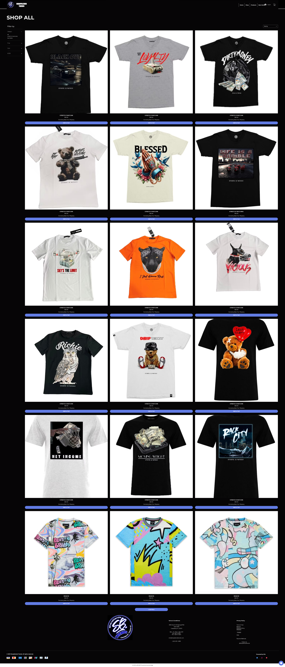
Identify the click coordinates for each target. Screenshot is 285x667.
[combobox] (270, 26)
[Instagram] (262, 658)
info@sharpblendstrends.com (176, 638)
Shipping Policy (241, 628)
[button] (274, 5)
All (8, 34)
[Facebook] (257, 658)
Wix (152, 665)
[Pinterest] (266, 658)
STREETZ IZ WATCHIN (12, 36)
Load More (151, 609)
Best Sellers (10, 38)
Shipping (72, 119)
